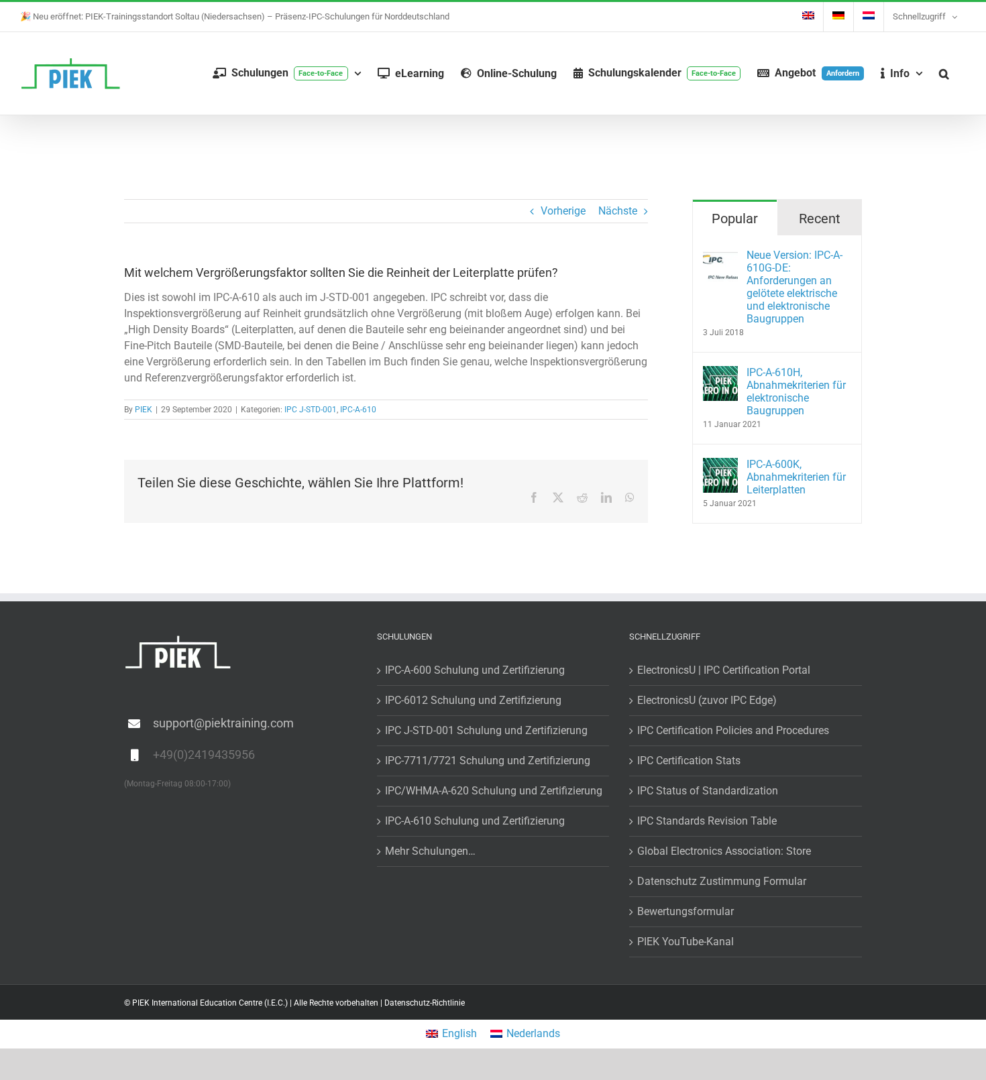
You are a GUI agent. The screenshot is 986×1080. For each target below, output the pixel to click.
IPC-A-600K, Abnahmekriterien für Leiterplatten (796, 477)
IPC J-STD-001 (310, 409)
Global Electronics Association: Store (724, 851)
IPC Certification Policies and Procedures (733, 730)
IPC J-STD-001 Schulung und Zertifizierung (486, 730)
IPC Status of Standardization (707, 790)
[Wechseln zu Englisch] (808, 17)
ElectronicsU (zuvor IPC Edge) (707, 700)
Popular (735, 219)
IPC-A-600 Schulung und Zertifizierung (475, 670)
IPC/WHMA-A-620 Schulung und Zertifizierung (493, 790)
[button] (944, 73)
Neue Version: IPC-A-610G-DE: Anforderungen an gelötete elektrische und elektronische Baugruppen (794, 287)
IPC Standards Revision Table (707, 821)
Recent (819, 219)
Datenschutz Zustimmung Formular (721, 881)
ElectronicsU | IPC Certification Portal (723, 670)
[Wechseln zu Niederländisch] (868, 17)
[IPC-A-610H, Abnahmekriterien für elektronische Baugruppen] (720, 373)
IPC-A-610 (358, 409)
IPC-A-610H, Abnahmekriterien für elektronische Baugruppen (796, 391)
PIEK (143, 409)
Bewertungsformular (685, 911)
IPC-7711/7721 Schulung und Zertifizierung (487, 760)
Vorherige (563, 210)
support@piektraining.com (223, 723)
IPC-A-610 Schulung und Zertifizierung (475, 821)
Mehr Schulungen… (430, 851)
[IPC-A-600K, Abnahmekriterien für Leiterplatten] (720, 465)
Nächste (617, 210)
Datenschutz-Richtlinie (424, 1003)
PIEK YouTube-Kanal (685, 941)
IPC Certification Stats (689, 760)
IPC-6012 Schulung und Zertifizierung (473, 700)
